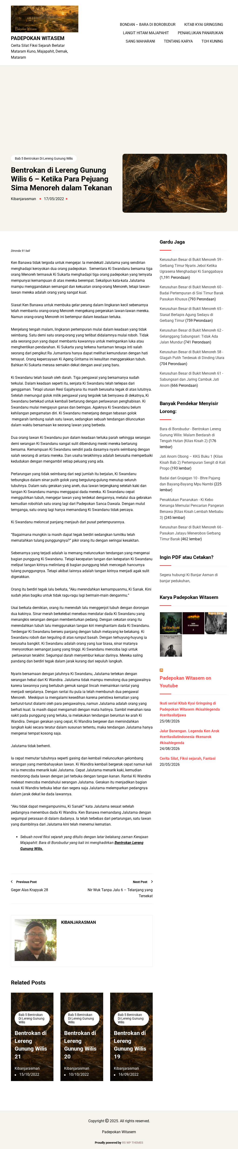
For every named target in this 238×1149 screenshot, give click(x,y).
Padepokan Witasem (37, 38)
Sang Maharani (140, 41)
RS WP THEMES (132, 1142)
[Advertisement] (119, 118)
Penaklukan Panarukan (200, 33)
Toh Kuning (212, 41)
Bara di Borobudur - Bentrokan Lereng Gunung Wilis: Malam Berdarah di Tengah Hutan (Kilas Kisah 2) (190, 435)
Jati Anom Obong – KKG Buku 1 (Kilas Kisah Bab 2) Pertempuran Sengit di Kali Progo (192, 462)
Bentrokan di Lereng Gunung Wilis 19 (130, 1045)
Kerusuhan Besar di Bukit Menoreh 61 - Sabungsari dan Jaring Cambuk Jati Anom (191, 379)
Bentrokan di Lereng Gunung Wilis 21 (31, 1045)
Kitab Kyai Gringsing (203, 25)
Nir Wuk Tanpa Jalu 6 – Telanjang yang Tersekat (120, 893)
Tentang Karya (178, 41)
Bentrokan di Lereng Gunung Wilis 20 (80, 1045)
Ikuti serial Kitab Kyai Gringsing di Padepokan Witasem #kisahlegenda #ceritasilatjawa (190, 709)
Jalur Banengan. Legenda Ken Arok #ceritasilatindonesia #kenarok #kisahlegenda (189, 737)
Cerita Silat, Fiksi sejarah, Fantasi (187, 758)
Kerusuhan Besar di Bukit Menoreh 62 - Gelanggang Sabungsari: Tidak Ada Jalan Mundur (191, 336)
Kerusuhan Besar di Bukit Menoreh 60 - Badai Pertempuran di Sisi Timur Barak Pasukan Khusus (191, 293)
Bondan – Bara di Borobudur (147, 25)
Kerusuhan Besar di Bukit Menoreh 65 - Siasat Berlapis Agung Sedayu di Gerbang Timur (191, 314)
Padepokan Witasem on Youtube (185, 682)
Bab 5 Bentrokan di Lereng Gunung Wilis (44, 158)
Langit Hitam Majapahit (146, 33)
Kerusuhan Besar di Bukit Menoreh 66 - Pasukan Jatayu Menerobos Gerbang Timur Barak (191, 533)
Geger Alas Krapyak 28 (29, 890)
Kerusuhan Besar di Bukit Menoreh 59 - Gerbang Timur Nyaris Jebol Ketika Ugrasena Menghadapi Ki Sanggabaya (191, 265)
